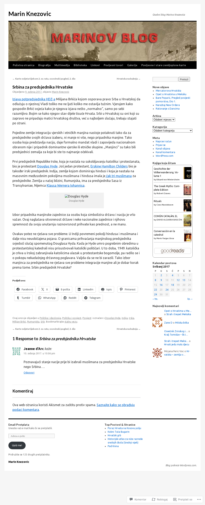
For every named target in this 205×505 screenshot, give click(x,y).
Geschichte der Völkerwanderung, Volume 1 (166, 172)
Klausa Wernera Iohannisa (65, 185)
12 (178, 280)
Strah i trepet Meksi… (176, 341)
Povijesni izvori (113, 65)
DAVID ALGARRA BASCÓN (169, 220)
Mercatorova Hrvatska (168, 90)
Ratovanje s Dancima (168, 108)
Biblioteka (80, 65)
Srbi (43, 321)
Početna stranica (23, 65)
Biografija (44, 65)
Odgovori (29, 372)
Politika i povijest (71, 318)
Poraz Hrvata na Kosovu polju (124, 428)
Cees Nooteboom (165, 205)
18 (172, 285)
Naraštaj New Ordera (168, 105)
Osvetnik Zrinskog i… (176, 331)
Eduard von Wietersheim (168, 179)
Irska (131, 318)
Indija (125, 318)
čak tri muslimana (118, 176)
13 (184, 280)
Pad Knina (113, 446)
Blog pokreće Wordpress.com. (181, 465)
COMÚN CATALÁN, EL (166, 216)
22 (155, 289)
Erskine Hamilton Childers (109, 166)
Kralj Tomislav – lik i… (176, 334)
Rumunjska (33, 321)
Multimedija (62, 65)
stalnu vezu (70, 321)
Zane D (168, 322)
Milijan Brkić (19, 321)
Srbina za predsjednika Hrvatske (42, 86)
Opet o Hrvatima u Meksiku (171, 94)
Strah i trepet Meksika (178, 314)
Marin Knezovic (29, 13)
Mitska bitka (182, 322)
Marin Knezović (60, 92)
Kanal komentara (165, 152)
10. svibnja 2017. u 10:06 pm (39, 353)
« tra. (155, 298)
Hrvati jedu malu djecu (176, 344)
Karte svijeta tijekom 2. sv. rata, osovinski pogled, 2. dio (43, 78)
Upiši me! (17, 445)
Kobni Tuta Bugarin (119, 431)
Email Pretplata (18, 424)
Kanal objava (163, 148)
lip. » (190, 298)
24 (167, 289)
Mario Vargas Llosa (165, 238)
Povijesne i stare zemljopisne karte (163, 65)
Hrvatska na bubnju (129, 78)
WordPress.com (164, 155)
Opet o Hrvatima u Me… (178, 311)
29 (155, 294)
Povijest (86, 318)
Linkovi (95, 65)
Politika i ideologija (50, 318)
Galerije (132, 65)
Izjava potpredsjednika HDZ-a (33, 99)
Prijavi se (161, 145)
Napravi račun (164, 141)
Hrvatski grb (114, 435)
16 (161, 285)
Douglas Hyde (47, 166)
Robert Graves (163, 193)
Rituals (157, 201)
